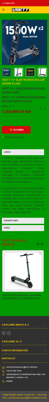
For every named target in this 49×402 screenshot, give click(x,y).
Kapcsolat (10, 3)
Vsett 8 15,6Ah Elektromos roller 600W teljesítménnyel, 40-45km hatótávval (21, 296)
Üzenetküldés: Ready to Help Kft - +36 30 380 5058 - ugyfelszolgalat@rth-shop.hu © (24, 396)
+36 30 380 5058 (13, 371)
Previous (3, 72)
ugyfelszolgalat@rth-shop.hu (21, 367)
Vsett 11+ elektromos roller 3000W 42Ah (23, 90)
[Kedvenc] (40, 254)
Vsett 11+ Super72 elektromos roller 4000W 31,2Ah (24, 99)
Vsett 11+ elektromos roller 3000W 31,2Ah (23, 81)
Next (45, 72)
